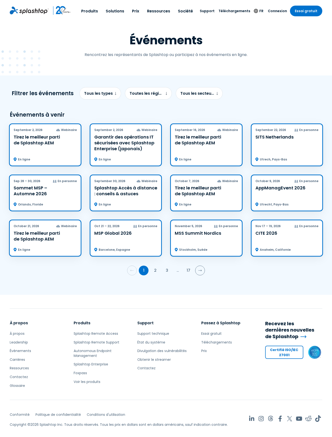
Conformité (20, 414)
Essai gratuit (306, 11)
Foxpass (80, 373)
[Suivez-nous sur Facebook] (280, 418)
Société (185, 11)
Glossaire (17, 385)
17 (188, 270)
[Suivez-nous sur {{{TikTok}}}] (318, 418)
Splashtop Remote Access (96, 333)
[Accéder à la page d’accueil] (29, 10)
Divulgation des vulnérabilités (162, 350)
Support (207, 11)
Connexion (277, 11)
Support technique (153, 333)
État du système (151, 342)
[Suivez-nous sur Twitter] (289, 418)
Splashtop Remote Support (96, 342)
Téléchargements (234, 11)
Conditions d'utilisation (106, 414)
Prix (135, 11)
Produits (89, 11)
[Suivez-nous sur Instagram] (261, 418)
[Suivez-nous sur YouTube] (299, 418)
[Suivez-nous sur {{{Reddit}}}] (308, 418)
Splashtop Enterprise (91, 364)
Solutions (115, 11)
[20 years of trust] (60, 10)
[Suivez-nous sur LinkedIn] (251, 418)
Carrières (17, 359)
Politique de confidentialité (58, 414)
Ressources (158, 11)
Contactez (19, 376)
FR (261, 11)
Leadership (19, 342)
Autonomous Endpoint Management (93, 353)
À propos (19, 323)
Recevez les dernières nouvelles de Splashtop (289, 330)
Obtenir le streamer (154, 359)
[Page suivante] (200, 270)
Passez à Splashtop (220, 323)
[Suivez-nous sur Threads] (270, 418)
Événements (20, 350)
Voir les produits (87, 381)
